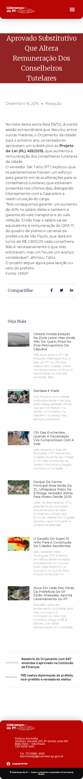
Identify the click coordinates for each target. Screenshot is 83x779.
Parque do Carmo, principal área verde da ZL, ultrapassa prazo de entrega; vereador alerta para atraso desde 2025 (53, 489)
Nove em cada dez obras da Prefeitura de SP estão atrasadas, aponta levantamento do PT (53, 593)
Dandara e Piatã (46, 391)
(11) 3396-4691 (35, 753)
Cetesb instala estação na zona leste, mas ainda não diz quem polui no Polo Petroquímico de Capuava (54, 341)
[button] (72, 9)
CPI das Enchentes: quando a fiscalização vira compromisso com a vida (53, 438)
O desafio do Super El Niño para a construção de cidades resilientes (52, 542)
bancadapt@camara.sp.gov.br (41, 756)
